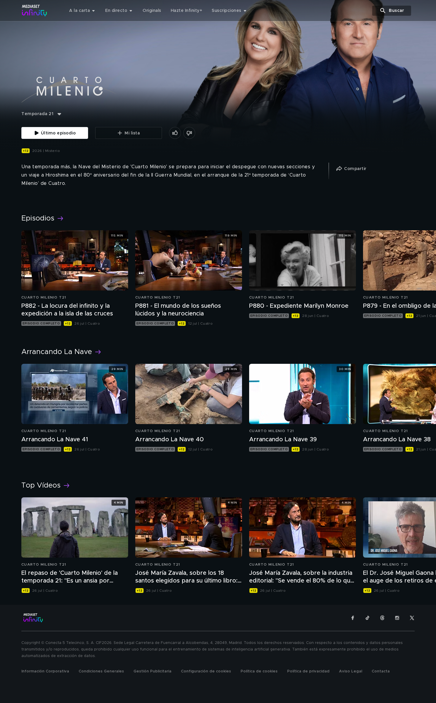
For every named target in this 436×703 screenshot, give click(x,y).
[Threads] (382, 618)
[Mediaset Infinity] (34, 10)
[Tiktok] (367, 618)
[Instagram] (397, 618)
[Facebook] (352, 618)
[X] (412, 618)
